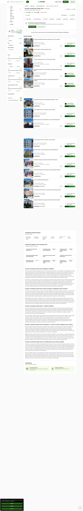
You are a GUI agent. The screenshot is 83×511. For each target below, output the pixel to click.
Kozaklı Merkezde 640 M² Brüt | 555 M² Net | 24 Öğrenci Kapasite (47, 169)
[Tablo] (74, 15)
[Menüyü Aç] (8, 2)
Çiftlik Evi (12, 10)
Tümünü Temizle (43, 12)
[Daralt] (9, 8)
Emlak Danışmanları (59, 367)
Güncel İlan (58, 19)
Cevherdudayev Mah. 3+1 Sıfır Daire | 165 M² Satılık (44, 109)
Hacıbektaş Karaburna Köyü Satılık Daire (66, 256)
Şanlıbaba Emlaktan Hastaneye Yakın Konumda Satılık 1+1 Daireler (46, 80)
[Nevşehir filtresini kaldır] (29, 12)
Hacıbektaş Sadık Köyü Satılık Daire (30, 261)
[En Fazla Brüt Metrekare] (21, 70)
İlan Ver (65, 1)
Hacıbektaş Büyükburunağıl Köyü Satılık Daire (32, 256)
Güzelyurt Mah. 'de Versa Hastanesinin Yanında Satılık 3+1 (46, 149)
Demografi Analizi (33, 367)
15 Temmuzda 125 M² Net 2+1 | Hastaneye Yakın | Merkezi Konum (47, 189)
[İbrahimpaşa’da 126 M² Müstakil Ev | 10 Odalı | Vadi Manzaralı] (28, 123)
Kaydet (68, 9)
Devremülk (12, 16)
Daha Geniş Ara (32, 26)
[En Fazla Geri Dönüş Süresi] (21, 88)
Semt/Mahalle (11, 47)
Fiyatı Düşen (51, 19)
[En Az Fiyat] (8, 58)
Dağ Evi (11, 13)
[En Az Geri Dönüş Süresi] (8, 88)
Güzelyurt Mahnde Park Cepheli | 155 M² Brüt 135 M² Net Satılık (47, 199)
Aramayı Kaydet (41, 26)
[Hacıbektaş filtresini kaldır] (38, 12)
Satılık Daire (32, 6)
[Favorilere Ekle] (61, 46)
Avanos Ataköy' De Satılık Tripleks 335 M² (42, 49)
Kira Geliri (45, 19)
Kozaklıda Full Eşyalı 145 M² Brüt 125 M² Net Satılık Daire (45, 159)
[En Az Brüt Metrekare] (8, 70)
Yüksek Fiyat (72, 19)
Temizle (20, 38)
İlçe (8, 43)
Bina (11, 12)
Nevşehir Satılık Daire (40, 6)
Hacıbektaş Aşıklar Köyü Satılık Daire (47, 250)
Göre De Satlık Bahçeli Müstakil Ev (41, 179)
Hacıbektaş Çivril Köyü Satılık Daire (49, 256)
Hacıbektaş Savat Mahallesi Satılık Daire (46, 261)
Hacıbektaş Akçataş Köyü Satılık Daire (31, 250)
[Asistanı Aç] (80, 507)
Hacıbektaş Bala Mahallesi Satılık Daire (63, 250)
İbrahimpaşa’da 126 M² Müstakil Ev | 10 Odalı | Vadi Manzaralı (47, 119)
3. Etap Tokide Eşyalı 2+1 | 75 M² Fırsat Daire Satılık (44, 59)
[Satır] (70, 15)
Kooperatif (12, 18)
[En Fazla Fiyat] (21, 58)
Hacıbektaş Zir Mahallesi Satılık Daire (63, 261)
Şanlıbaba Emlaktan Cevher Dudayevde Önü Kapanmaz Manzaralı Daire (48, 70)
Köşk (11, 20)
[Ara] (27, 2)
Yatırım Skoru (28, 19)
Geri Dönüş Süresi (37, 19)
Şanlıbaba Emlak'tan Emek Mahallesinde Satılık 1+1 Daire (46, 99)
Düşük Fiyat (65, 19)
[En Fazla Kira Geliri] (21, 79)
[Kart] (72, 15)
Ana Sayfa (27, 6)
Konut (11, 8)
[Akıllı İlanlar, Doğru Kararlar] (41, 2)
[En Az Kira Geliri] (8, 79)
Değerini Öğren (58, 1)
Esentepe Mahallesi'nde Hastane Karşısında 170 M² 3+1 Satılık (47, 39)
